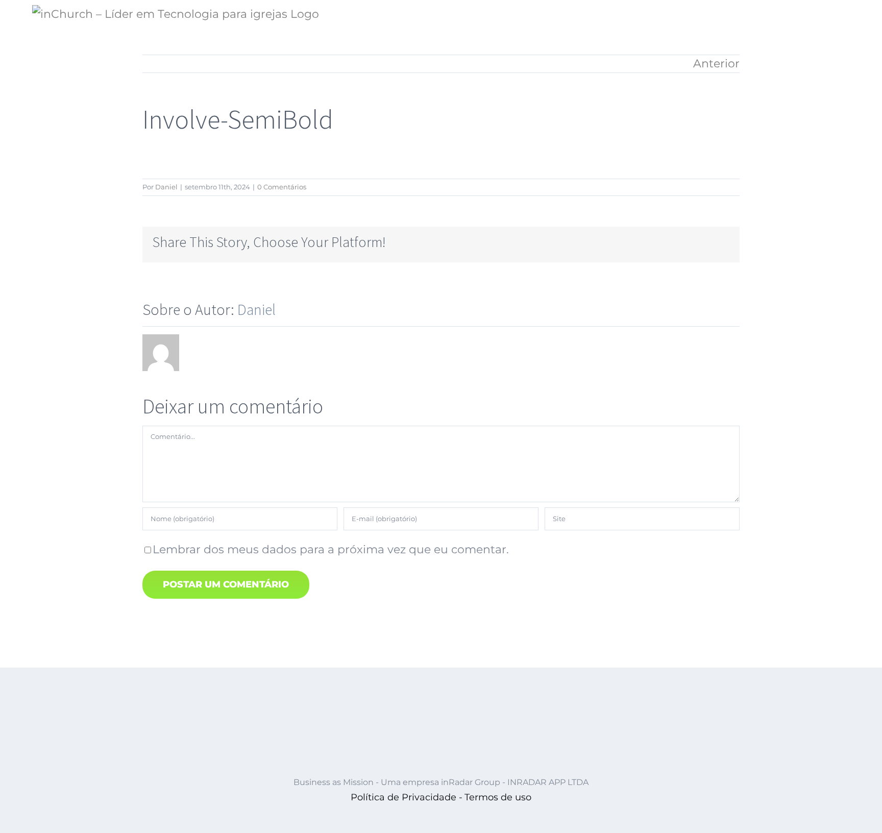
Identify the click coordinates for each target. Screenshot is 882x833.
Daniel (166, 187)
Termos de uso (497, 797)
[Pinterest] (694, 242)
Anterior (716, 63)
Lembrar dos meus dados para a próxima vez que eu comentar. (331, 549)
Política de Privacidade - (406, 797)
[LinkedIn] (645, 242)
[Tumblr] (677, 242)
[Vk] (710, 242)
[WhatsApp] (661, 242)
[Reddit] (628, 242)
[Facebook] (596, 242)
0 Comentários (281, 187)
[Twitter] (612, 242)
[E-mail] (726, 242)
